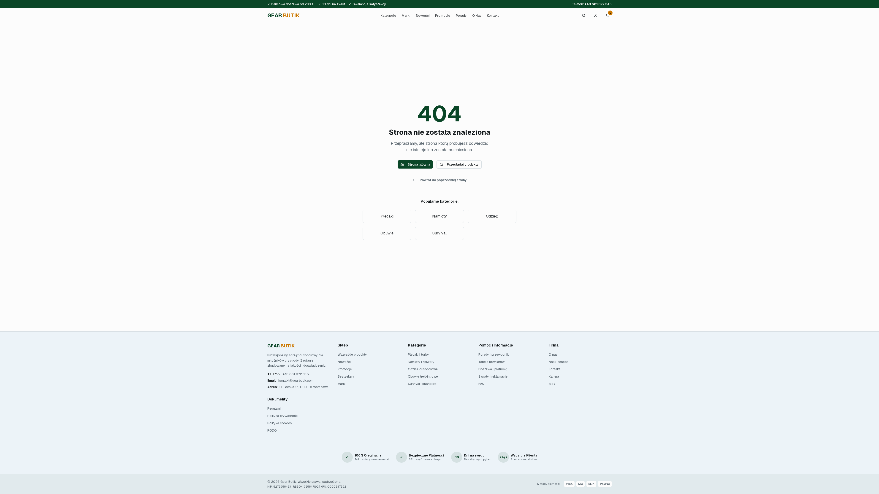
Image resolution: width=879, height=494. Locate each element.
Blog (552, 384)
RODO (272, 430)
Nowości (423, 15)
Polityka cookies (279, 423)
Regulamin (274, 408)
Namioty (439, 216)
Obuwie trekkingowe (423, 376)
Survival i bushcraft (422, 384)
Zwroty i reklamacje (492, 376)
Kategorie (388, 15)
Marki (406, 15)
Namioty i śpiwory (421, 362)
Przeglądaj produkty (463, 164)
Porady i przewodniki (493, 354)
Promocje (442, 15)
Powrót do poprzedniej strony (443, 180)
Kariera (554, 376)
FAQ (481, 384)
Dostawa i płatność (492, 369)
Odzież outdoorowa (423, 369)
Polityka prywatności (282, 416)
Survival (439, 233)
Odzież (492, 216)
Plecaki (387, 216)
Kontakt (493, 15)
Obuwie (386, 233)
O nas (553, 354)
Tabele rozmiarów (491, 362)
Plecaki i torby (418, 354)
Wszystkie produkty (352, 354)
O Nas (476, 15)
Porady (461, 15)
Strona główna (419, 164)
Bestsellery (346, 376)
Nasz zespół (558, 362)
